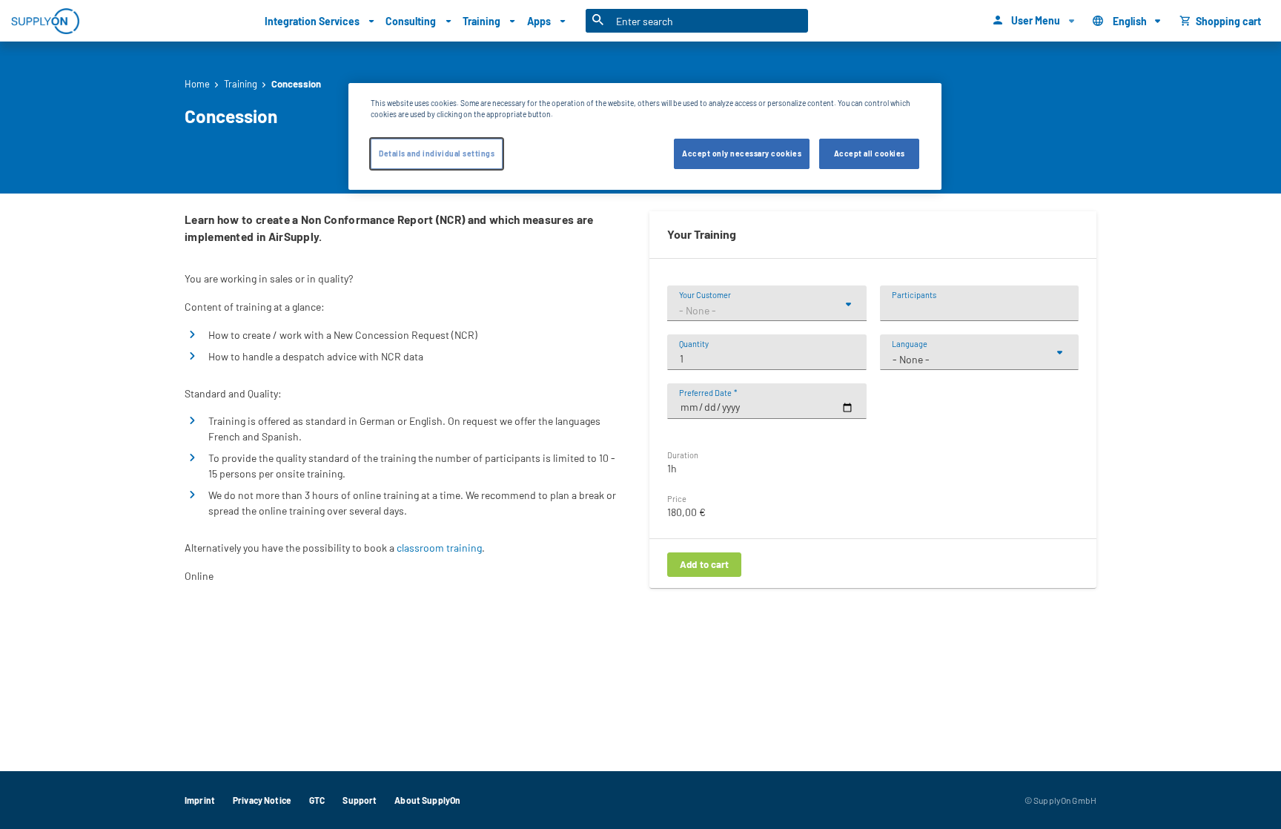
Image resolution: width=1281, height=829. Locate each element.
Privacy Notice (262, 800)
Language (909, 344)
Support (359, 800)
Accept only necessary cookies (741, 154)
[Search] (598, 21)
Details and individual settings (436, 154)
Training (240, 84)
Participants (914, 295)
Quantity (694, 344)
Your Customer (705, 295)
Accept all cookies (869, 154)
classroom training (439, 547)
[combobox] (767, 310)
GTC (317, 800)
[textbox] (767, 310)
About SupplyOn (427, 800)
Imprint (200, 800)
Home (197, 84)
